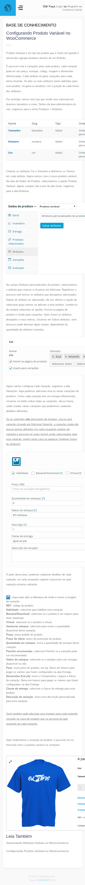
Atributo (61, 58)
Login (59, 6)
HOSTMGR (44, 880)
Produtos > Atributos (50, 109)
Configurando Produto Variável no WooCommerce (37, 851)
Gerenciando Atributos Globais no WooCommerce (37, 842)
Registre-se (75, 6)
